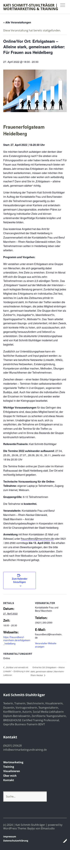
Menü (62, 5)
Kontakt (8, 780)
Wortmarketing (13, 762)
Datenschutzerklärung (15, 840)
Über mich (10, 775)
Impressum (9, 836)
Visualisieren (11, 771)
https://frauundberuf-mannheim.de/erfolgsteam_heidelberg (16, 640)
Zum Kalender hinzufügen (19, 580)
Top (63, 841)
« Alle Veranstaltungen (17, 22)
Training (8, 766)
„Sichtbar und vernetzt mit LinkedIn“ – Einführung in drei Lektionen (16, 671)
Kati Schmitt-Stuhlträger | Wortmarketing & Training (30, 7)
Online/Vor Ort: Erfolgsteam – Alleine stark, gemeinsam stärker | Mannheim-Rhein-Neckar (48, 671)
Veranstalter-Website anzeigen (45, 645)
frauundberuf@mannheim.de (37, 538)
